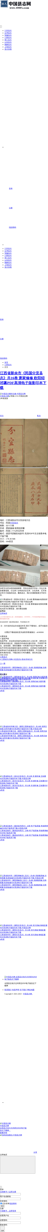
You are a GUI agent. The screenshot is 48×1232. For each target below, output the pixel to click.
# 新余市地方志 (27, 659)
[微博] (21, 1057)
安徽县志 (8, 35)
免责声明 (15, 990)
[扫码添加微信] (24, 1135)
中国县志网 (4, 396)
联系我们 (8, 990)
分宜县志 (14, 523)
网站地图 (30, 990)
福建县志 (8, 45)
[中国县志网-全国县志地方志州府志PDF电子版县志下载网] (21, 979)
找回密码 (13, 1203)
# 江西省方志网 (6, 659)
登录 (2, 1206)
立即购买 (3, 613)
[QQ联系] (26, 1040)
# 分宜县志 (16, 659)
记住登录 (5, 1203)
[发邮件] (26, 1100)
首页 (6, 362)
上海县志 (8, 47)
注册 (2, 1230)
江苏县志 (8, 31)
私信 (39, 416)
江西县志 (8, 38)
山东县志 (8, 42)
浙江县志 (8, 40)
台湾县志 (8, 33)
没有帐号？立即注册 (8, 1192)
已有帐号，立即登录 (8, 1211)
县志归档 (8, 49)
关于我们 (23, 990)
